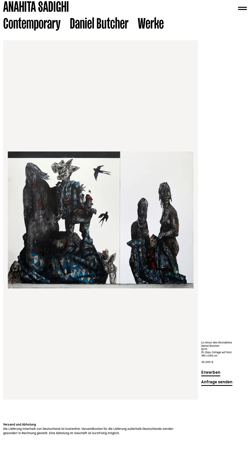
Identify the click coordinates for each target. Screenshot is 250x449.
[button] (242, 8)
